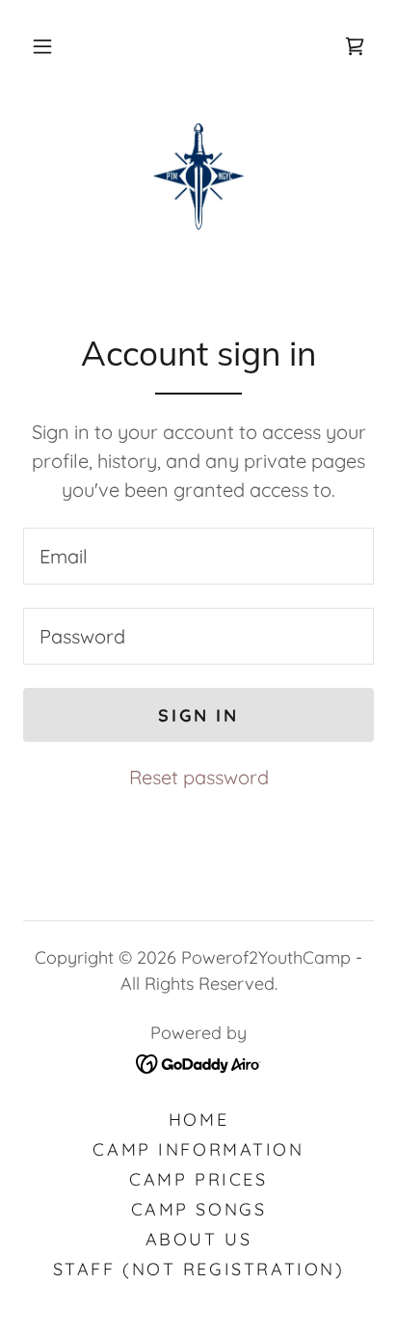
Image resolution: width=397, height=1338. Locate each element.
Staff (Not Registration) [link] (199, 1269)
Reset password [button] (199, 777)
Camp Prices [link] (198, 1179)
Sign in (198, 715)
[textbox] (198, 556)
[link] (354, 46)
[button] (42, 46)
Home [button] (198, 1119)
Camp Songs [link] (199, 1209)
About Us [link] (199, 1239)
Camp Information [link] (198, 1149)
